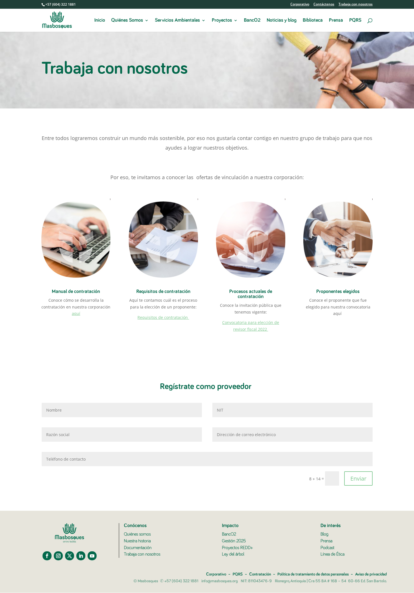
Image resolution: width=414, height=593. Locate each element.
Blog (324, 534)
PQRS (355, 20)
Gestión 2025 (234, 541)
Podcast (327, 547)
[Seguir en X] (69, 555)
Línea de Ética (332, 554)
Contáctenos (323, 4)
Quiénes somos (137, 534)
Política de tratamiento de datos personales (313, 574)
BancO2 (252, 20)
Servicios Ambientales (177, 20)
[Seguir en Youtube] (92, 555)
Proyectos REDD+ (237, 547)
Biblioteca (313, 20)
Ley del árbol (233, 554)
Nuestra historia (137, 541)
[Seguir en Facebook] (47, 555)
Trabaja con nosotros (356, 4)
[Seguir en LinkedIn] (80, 555)
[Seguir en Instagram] (58, 555)
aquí (76, 313)
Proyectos (222, 20)
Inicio (99, 20)
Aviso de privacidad (371, 574)
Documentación (138, 547)
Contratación (260, 574)
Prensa (336, 20)
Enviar (358, 478)
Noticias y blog (282, 20)
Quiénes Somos (127, 20)
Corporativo (299, 4)
